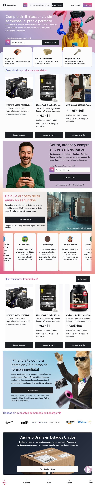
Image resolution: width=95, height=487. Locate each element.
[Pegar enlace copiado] (25, 5)
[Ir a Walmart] (76, 422)
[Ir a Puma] (15, 422)
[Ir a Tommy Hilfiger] (30, 422)
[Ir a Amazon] (61, 422)
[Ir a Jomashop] (45, 422)
